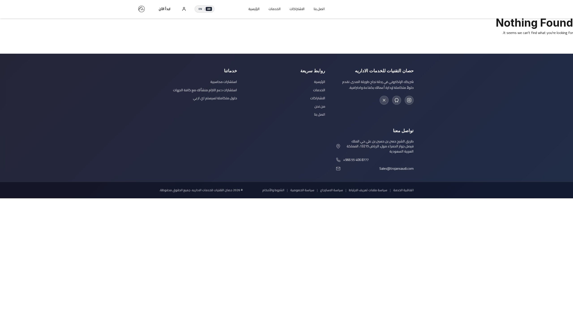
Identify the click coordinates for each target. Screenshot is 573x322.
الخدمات (275, 9)
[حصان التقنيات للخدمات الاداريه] (141, 8)
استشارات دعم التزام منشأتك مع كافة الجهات (205, 90)
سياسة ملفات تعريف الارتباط (368, 190)
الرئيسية (254, 9)
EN (200, 9)
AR (209, 9)
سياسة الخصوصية (302, 190)
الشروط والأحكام (273, 190)
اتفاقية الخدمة (403, 190)
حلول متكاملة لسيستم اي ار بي (215, 98)
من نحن (319, 106)
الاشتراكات (297, 9)
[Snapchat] (396, 100)
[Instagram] (409, 100)
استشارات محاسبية (223, 82)
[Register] (184, 8)
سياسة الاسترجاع (331, 190)
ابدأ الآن (164, 9)
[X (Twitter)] (384, 100)
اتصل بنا (319, 9)
